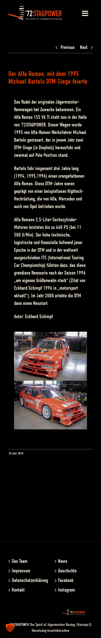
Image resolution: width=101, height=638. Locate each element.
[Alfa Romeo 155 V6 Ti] (50, 384)
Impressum (21, 571)
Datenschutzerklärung (27, 580)
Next (84, 47)
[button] (10, 628)
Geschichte (67, 571)
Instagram (66, 590)
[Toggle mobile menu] (85, 13)
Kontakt (18, 590)
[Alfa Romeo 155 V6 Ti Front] (50, 335)
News (62, 561)
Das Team (19, 561)
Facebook (66, 580)
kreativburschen (58, 630)
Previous (68, 47)
